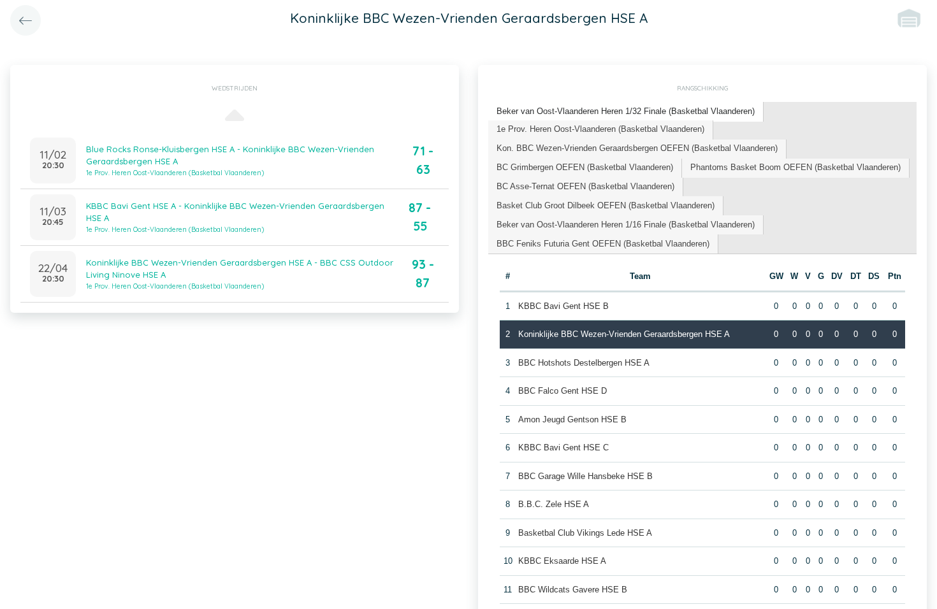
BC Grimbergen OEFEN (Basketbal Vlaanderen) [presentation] (585, 167)
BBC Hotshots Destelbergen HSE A (584, 363)
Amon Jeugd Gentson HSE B (572, 419)
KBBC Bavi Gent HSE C (563, 447)
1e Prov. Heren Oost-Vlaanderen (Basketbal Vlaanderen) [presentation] (600, 129)
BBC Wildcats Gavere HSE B (572, 589)
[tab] (626, 112)
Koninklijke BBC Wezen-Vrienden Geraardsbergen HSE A (624, 334)
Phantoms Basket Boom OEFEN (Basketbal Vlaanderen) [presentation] (795, 167)
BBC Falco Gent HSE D (562, 391)
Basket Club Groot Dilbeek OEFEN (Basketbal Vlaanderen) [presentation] (606, 205)
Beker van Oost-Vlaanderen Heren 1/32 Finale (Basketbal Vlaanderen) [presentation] (626, 111)
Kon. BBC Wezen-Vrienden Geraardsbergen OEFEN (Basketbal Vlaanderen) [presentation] (637, 148)
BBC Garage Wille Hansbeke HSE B (585, 476)
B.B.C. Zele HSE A (553, 504)
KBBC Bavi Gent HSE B (563, 306)
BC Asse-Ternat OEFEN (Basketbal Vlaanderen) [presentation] (585, 186)
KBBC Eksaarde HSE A (562, 561)
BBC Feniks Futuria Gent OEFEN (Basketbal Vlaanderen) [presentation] (603, 243)
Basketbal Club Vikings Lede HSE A (585, 533)
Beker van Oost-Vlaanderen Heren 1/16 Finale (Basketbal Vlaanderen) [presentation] (626, 224)
